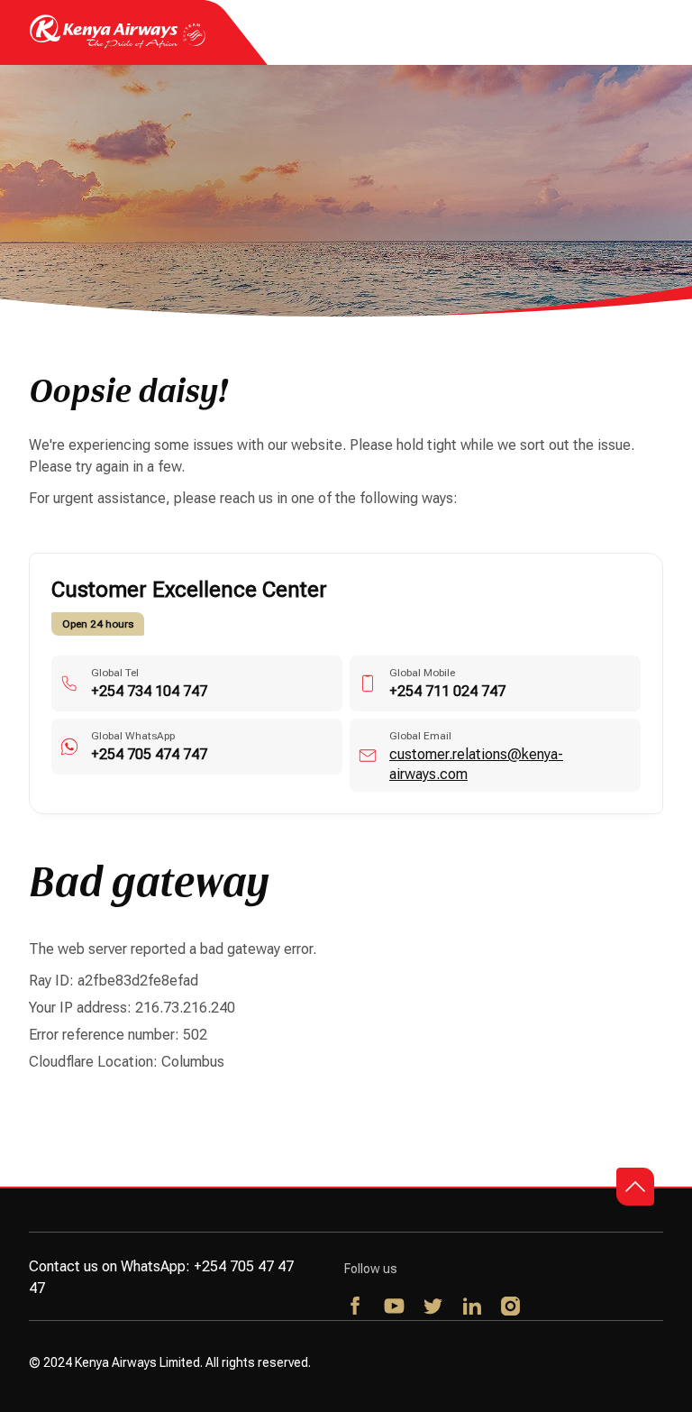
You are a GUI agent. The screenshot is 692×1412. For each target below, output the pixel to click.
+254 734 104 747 (149, 691)
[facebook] (356, 1307)
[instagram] (511, 1307)
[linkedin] (472, 1307)
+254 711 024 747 (447, 691)
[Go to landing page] (117, 43)
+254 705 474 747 (149, 754)
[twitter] (434, 1307)
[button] (635, 1187)
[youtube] (395, 1307)
